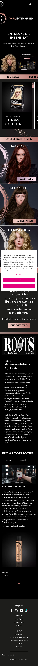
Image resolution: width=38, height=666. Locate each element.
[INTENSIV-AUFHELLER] (17, 105)
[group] (20, 108)
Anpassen (19, 274)
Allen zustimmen (19, 280)
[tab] (20, 132)
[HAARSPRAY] (19, 555)
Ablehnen (19, 286)
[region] (19, 270)
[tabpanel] (19, 530)
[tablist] (20, 131)
